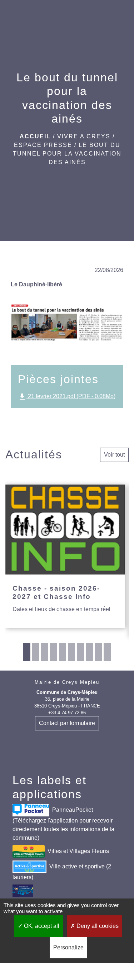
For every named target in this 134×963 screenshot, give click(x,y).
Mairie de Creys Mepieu (67, 682)
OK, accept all (41, 926)
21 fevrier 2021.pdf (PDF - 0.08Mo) (66, 396)
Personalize (68, 947)
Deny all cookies (97, 926)
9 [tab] (98, 652)
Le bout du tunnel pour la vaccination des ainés (67, 153)
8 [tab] (89, 652)
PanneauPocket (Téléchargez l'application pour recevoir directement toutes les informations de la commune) (63, 824)
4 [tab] (53, 652)
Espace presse (43, 145)
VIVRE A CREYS (83, 136)
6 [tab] (71, 652)
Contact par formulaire (67, 723)
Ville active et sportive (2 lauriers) (62, 871)
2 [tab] (35, 652)
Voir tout (114, 455)
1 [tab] (26, 652)
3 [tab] (44, 652)
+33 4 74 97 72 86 (67, 712)
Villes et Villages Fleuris (78, 851)
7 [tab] (80, 652)
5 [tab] (62, 652)
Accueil (35, 136)
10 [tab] (107, 652)
